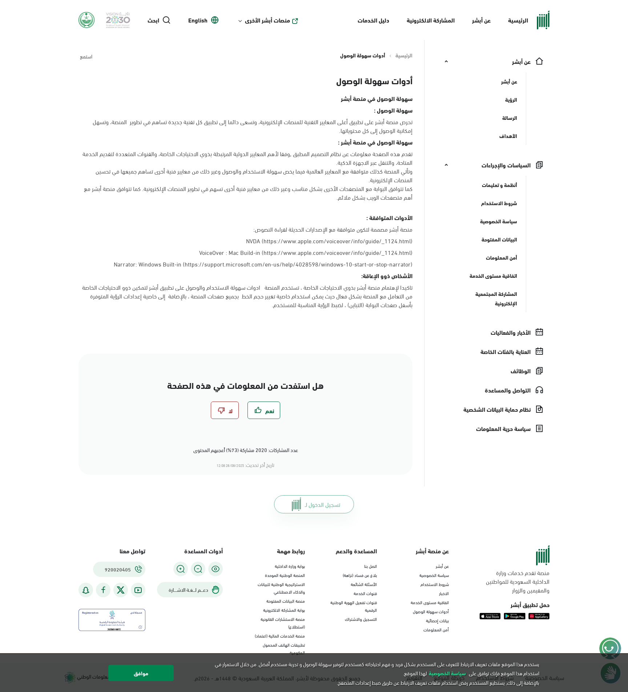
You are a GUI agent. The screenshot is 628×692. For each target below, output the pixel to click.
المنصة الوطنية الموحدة (285, 575)
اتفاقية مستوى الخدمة (430, 602)
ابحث (153, 20)
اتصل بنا (370, 566)
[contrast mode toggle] (215, 569)
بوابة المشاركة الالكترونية (284, 610)
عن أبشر (481, 20)
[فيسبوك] (103, 590)
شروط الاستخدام (434, 584)
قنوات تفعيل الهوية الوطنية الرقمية (353, 606)
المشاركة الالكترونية (431, 20)
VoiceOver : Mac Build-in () (305, 252)
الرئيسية (518, 20)
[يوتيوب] (138, 590)
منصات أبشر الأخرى (267, 20)
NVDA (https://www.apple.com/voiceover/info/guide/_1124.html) (329, 240)
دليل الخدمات (373, 20)
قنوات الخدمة (365, 593)
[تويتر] (120, 590)
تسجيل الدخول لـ (322, 504)
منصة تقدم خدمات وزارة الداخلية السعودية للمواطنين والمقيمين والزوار (518, 581)
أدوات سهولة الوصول (431, 611)
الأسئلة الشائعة (364, 584)
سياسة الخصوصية (434, 575)
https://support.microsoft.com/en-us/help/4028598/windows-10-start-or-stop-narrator (298, 264)
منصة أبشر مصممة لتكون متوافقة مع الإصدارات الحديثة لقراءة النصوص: (332, 229)
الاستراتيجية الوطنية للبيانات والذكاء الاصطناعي (281, 587)
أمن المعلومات (436, 629)
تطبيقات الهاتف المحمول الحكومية (284, 648)
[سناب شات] (85, 590)
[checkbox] (263, 410)
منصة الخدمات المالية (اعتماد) (280, 635)
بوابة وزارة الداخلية (290, 566)
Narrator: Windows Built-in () (263, 264)
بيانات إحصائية (437, 620)
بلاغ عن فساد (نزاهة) (360, 575)
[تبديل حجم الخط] (198, 569)
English (198, 20)
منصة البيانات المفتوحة (285, 601)
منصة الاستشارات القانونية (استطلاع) (283, 622)
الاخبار (444, 593)
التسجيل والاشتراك (361, 619)
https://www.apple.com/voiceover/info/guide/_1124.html (337, 252)
